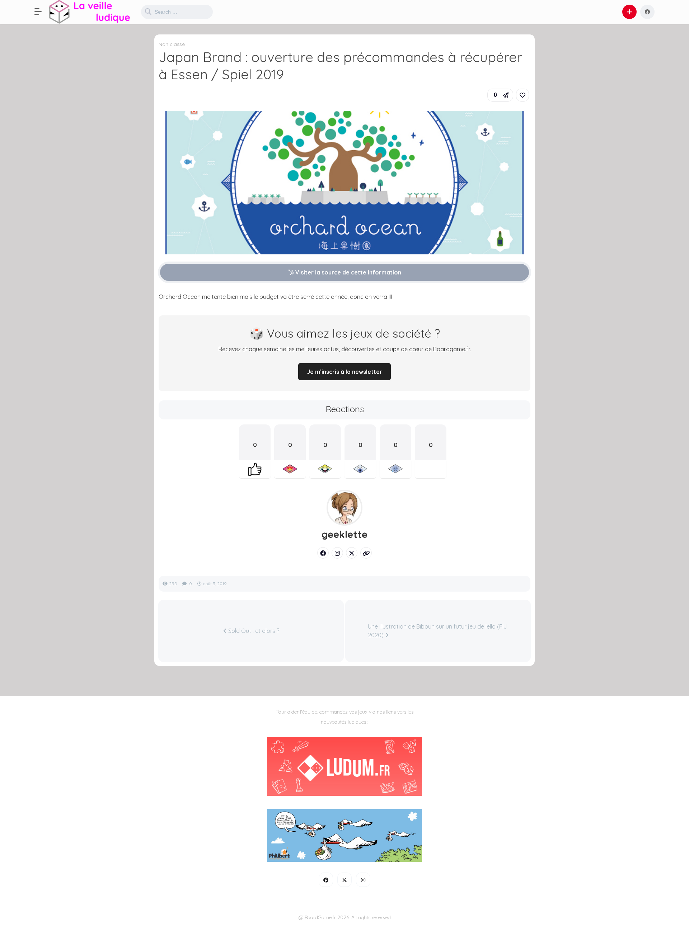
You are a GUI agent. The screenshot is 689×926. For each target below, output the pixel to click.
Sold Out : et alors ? (253, 630)
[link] (522, 95)
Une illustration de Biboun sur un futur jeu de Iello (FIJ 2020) (437, 631)
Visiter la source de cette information (347, 272)
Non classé (172, 44)
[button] (41, 12)
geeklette (344, 534)
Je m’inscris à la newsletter (344, 371)
